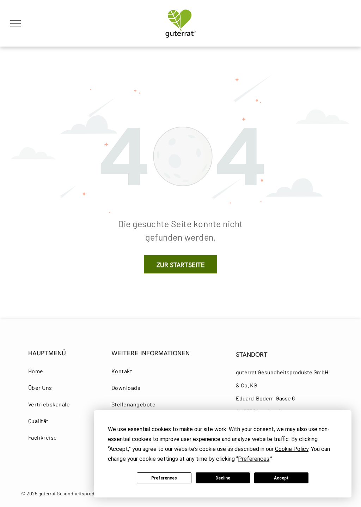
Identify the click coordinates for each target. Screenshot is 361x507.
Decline (222, 478)
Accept (281, 478)
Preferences (164, 478)
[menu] (15, 23)
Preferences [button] (253, 458)
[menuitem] (61, 371)
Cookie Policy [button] (291, 449)
